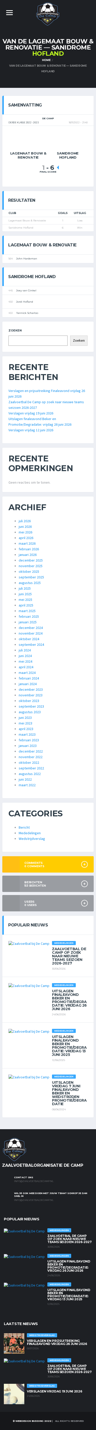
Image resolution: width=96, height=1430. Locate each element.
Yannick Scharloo (27, 313)
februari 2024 (29, 678)
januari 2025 (28, 622)
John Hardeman (26, 258)
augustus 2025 (30, 583)
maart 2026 (27, 543)
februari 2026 (29, 549)
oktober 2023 (29, 701)
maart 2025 (27, 611)
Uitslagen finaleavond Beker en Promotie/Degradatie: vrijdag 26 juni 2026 (69, 1000)
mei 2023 (25, 723)
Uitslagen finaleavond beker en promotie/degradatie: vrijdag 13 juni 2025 (69, 1045)
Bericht (24, 827)
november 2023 (30, 695)
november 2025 (30, 566)
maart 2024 (27, 672)
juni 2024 (25, 656)
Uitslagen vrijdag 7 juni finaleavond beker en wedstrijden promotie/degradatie (69, 1093)
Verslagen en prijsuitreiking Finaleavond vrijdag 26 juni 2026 (57, 1342)
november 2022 (30, 757)
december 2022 (31, 751)
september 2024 (31, 644)
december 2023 (31, 689)
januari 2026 (28, 554)
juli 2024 (25, 650)
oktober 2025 (29, 571)
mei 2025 (25, 599)
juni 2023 (25, 717)
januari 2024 (28, 684)
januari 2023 (28, 745)
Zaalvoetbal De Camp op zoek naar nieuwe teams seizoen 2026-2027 (69, 956)
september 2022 (31, 768)
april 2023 (26, 729)
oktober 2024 (29, 639)
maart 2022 (27, 785)
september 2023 (31, 706)
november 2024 (30, 633)
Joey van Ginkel (26, 290)
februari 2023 (29, 740)
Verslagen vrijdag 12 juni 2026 (30, 430)
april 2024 (26, 667)
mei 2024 (25, 661)
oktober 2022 (29, 762)
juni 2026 (25, 526)
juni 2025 (25, 594)
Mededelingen (30, 833)
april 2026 (26, 538)
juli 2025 (25, 588)
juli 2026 (25, 521)
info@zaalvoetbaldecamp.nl (34, 1181)
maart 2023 (27, 734)
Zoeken (15, 330)
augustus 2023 (30, 712)
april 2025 (26, 605)
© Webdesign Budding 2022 (31, 1421)
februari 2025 (29, 616)
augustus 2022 (30, 774)
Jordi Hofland (24, 301)
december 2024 (31, 627)
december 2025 (31, 560)
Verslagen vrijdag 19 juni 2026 (30, 413)
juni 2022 (25, 779)
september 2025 (31, 577)
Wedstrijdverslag (32, 838)
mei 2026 (25, 532)
